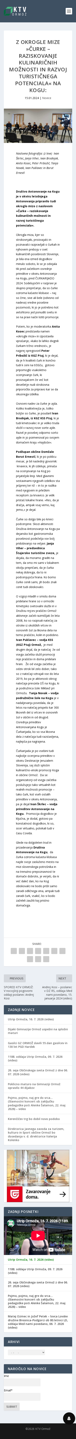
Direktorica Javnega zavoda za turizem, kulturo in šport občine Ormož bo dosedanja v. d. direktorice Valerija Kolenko (36, 1134)
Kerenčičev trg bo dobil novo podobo (34, 1119)
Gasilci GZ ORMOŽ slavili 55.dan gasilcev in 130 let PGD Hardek (37, 1045)
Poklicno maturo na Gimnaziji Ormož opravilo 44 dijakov (34, 1086)
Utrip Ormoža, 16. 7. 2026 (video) (31, 1019)
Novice (46, 98)
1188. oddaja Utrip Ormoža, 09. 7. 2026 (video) (35, 1058)
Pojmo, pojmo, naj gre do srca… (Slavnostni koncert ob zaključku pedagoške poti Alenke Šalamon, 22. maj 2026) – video (36, 1103)
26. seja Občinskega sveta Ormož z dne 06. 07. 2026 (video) (38, 1072)
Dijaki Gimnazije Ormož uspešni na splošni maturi (38, 1031)
